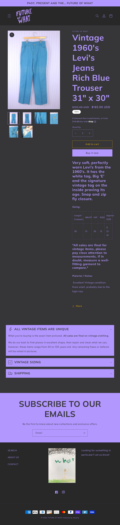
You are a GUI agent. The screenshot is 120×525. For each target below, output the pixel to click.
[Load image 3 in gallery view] (41, 118)
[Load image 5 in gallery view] (14, 132)
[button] (9, 16)
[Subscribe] (84, 433)
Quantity (76, 127)
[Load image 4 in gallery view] (54, 118)
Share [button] (79, 306)
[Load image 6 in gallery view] (27, 132)
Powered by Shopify (71, 518)
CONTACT (13, 464)
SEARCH (12, 450)
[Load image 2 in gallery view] (27, 118)
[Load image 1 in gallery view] (14, 118)
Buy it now (92, 153)
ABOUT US (13, 457)
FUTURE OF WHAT (55, 518)
